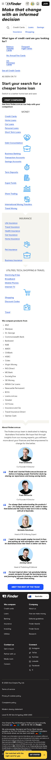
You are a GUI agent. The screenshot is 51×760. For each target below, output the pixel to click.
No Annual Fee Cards (16, 56)
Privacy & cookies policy (11, 696)
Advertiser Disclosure (21, 748)
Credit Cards (19, 27)
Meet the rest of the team (25, 587)
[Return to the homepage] (13, 3)
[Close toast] (44, 755)
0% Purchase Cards (10, 63)
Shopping (29, 32)
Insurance (17, 32)
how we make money (25, 750)
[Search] (27, 3)
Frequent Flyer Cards (27, 48)
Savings (40, 27)
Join (45, 3)
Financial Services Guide (38, 746)
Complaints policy (9, 703)
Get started (35, 755)
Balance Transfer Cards (10, 48)
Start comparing (13, 100)
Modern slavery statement (12, 709)
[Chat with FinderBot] (32, 3)
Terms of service (8, 689)
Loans (31, 27)
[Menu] (2, 3)
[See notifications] (37, 3)
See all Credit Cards (11, 71)
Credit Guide (6, 748)
